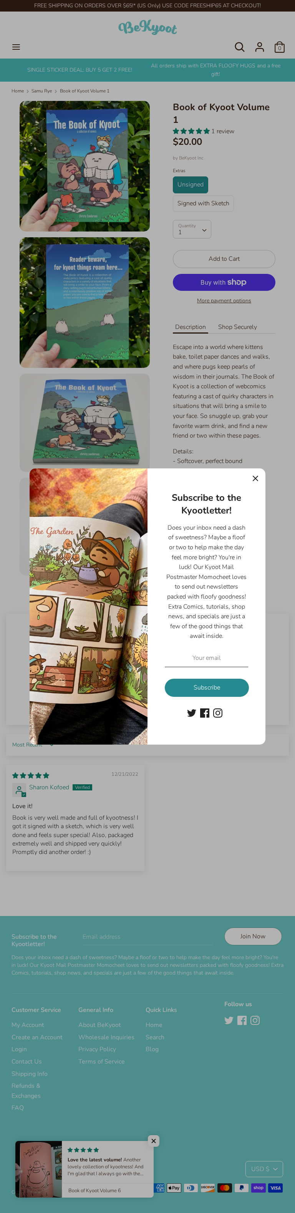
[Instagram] (217, 712)
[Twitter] (191, 712)
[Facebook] (204, 712)
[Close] (255, 478)
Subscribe (207, 687)
